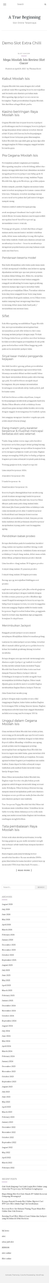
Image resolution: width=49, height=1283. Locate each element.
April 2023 (6, 1107)
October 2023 (8, 1076)
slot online (6, 1253)
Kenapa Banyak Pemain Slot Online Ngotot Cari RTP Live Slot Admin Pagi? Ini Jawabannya (22, 1202)
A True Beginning (25, 17)
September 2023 (9, 1081)
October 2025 (8, 955)
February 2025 (8, 995)
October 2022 (8, 1137)
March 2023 (7, 1112)
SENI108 (5, 1247)
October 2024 (8, 1016)
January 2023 (7, 1122)
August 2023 (7, 1086)
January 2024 (7, 1061)
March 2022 (7, 1162)
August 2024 (7, 1026)
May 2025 (6, 980)
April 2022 (6, 1157)
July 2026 (6, 909)
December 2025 (9, 945)
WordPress (40, 1275)
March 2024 (7, 1051)
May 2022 (6, 1152)
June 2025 (6, 975)
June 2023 (6, 1097)
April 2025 (6, 985)
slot (3, 1236)
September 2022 (9, 1142)
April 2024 (6, 1046)
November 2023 (9, 1071)
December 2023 (8, 1066)
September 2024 (9, 1021)
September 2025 (9, 960)
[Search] (45, 4)
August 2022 (7, 1147)
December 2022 (8, 1127)
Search (41, 887)
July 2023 (6, 1092)
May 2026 (6, 919)
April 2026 (6, 924)
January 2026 (7, 940)
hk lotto (5, 1230)
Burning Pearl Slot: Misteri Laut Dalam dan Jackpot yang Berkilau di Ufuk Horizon (24, 1217)
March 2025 (7, 990)
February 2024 (8, 1056)
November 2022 (9, 1132)
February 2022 (8, 1168)
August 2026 (7, 904)
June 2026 (6, 914)
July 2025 (6, 970)
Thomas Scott (35, 69)
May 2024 (6, 1041)
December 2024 (9, 1005)
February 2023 (8, 1117)
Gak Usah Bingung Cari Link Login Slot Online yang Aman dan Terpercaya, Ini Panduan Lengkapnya (24, 1187)
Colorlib (23, 1275)
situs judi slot (8, 1242)
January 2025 (7, 1000)
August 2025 (7, 965)
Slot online (6, 1258)
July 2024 (6, 1031)
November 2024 (9, 1010)
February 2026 (8, 935)
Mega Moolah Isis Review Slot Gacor (24, 61)
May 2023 (6, 1102)
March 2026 (7, 929)
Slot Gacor (24, 53)
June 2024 (6, 1036)
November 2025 (9, 950)
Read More (24, 870)
